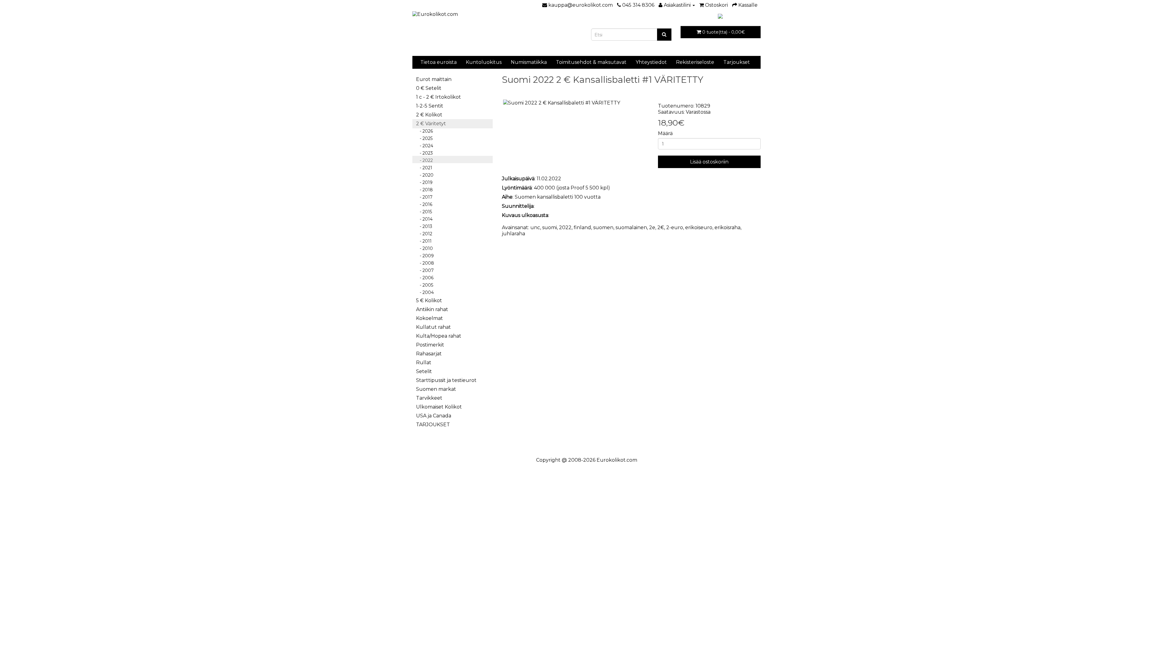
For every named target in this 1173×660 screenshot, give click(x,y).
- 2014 (424, 219)
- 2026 (424, 131)
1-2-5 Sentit (429, 106)
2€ (660, 227)
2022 (565, 227)
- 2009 (425, 255)
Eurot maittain (433, 79)
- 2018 (424, 190)
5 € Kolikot (429, 300)
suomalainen (631, 227)
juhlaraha (513, 234)
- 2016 (424, 204)
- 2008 (425, 263)
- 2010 (424, 248)
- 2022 (424, 160)
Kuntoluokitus (484, 62)
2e (652, 227)
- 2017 (424, 197)
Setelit (424, 371)
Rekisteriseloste (695, 62)
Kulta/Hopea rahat (438, 336)
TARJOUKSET (433, 424)
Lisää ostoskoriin (709, 162)
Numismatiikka (529, 62)
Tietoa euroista (438, 62)
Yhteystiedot (651, 62)
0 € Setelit (428, 88)
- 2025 (424, 138)
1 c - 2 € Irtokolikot (438, 97)
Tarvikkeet (429, 398)
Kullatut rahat (433, 327)
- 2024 (424, 145)
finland (582, 227)
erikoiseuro (698, 227)
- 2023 (424, 153)
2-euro (674, 227)
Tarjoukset (736, 62)
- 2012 (424, 234)
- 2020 (424, 175)
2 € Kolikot (429, 115)
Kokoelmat (429, 318)
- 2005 (424, 285)
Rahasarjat (429, 354)
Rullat (423, 362)
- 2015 (424, 212)
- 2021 (424, 167)
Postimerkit (430, 345)
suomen (603, 227)
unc (535, 227)
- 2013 (424, 226)
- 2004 (425, 292)
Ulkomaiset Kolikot (439, 407)
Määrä (665, 133)
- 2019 (424, 182)
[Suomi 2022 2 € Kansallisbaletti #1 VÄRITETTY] (575, 103)
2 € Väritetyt (431, 124)
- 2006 (424, 277)
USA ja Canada (433, 416)
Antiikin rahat (432, 309)
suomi (549, 227)
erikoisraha (727, 227)
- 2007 (425, 270)
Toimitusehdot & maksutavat (591, 62)
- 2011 (424, 241)
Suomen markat (436, 389)
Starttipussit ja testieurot (446, 380)
